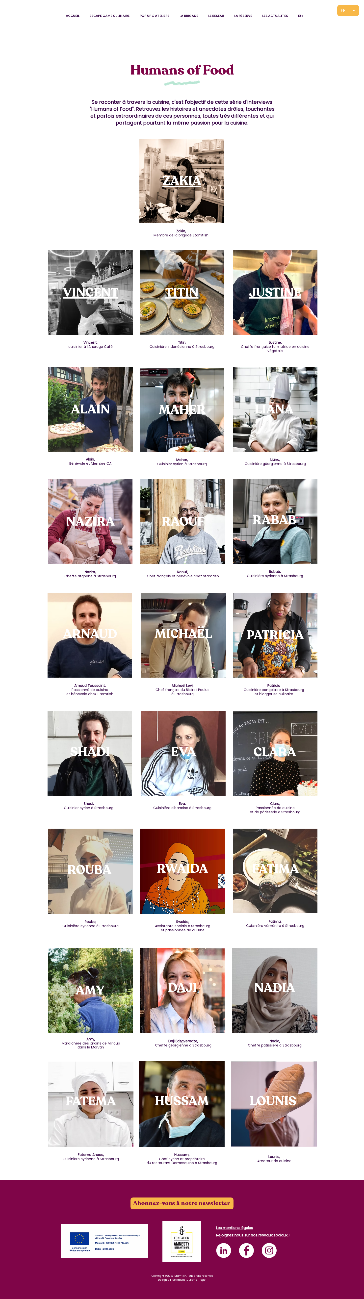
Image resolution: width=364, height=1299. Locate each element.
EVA (183, 751)
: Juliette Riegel (196, 1280)
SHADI (90, 751)
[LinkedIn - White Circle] (223, 1250)
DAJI (182, 987)
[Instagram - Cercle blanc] (269, 1250)
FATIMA (275, 869)
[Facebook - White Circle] (246, 1250)
